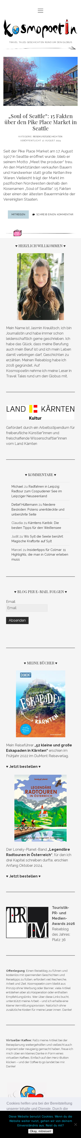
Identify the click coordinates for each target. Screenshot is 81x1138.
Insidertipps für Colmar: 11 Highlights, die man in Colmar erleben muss (39, 554)
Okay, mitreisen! (40, 1131)
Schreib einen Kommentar (54, 214)
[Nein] (75, 1124)
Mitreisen (20, 216)
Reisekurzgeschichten (48, 136)
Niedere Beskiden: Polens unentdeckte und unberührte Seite (37, 509)
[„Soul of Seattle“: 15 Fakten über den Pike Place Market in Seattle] (40, 81)
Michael (17, 486)
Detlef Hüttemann (24, 504)
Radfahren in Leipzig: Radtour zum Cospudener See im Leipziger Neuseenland (36, 491)
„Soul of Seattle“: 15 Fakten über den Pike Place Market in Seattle (40, 122)
